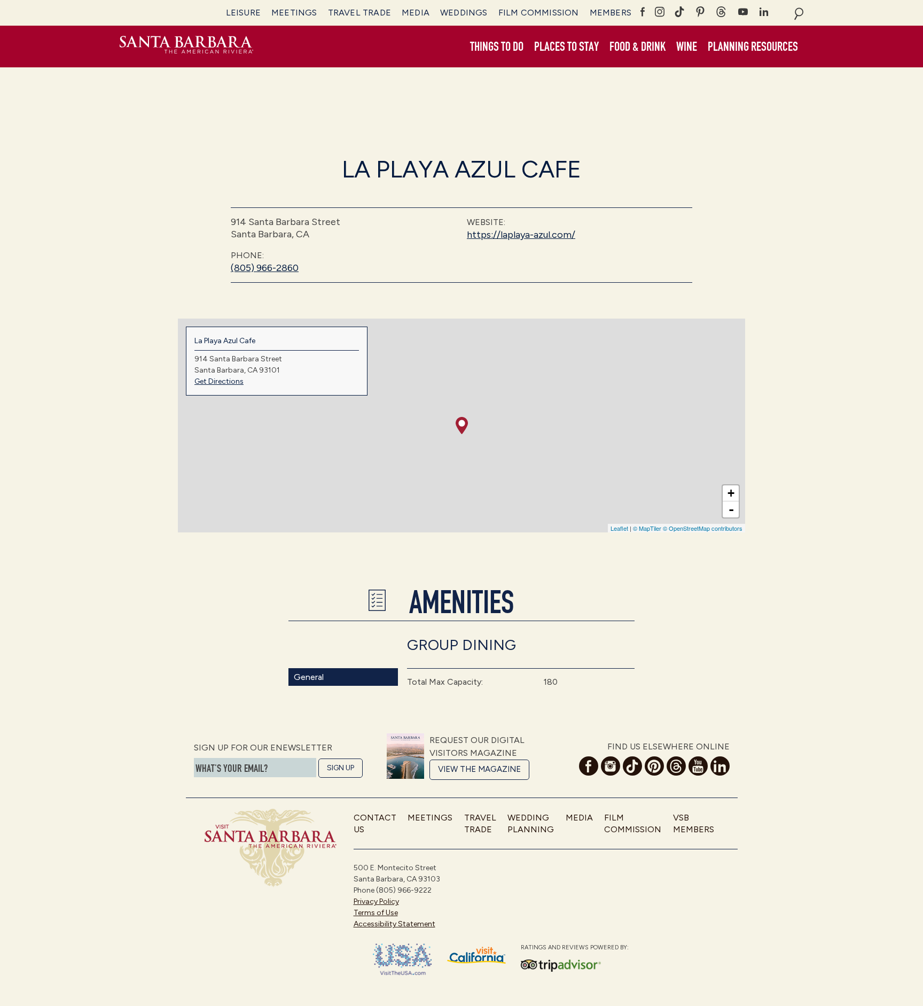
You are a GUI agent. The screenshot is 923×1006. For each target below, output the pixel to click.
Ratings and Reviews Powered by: (575, 947)
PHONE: (247, 255)
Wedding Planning (530, 823)
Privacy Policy (376, 901)
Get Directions (219, 381)
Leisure (243, 12)
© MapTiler (647, 528)
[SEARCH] (798, 12)
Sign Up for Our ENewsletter (263, 747)
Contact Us (375, 823)
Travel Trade (359, 12)
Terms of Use (376, 912)
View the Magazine (479, 769)
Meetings (294, 12)
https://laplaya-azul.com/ (521, 235)
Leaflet (619, 528)
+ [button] (731, 493)
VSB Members (693, 823)
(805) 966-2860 (265, 268)
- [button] (731, 509)
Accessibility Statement (394, 923)
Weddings (464, 12)
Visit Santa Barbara (186, 46)
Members (610, 12)
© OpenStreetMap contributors (702, 528)
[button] (497, 47)
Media (415, 12)
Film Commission (538, 12)
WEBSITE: (486, 222)
